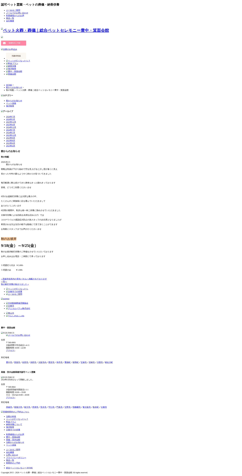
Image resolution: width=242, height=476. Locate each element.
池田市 (33, 362)
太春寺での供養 (13, 430)
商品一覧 (10, 18)
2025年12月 (11, 122)
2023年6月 (10, 143)
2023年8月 (10, 140)
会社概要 (10, 21)
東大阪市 (87, 407)
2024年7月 (10, 130)
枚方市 (27, 407)
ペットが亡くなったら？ (17, 419)
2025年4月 (10, 125)
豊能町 (68, 362)
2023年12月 (11, 135)
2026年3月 (10, 119)
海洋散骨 (10, 106)
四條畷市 (77, 407)
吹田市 (25, 362)
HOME (9, 85)
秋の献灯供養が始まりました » (15, 284)
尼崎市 (92, 362)
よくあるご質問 (13, 10)
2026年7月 (10, 117)
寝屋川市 (18, 407)
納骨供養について (14, 424)
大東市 (104, 407)
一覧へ (4, 281)
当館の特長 (11, 416)
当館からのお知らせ (15, 442)
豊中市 (9, 362)
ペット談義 (11, 103)
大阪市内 (42, 362)
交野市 (68, 407)
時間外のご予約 (13, 463)
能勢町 (76, 362)
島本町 (96, 407)
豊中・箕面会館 (13, 437)
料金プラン (11, 422)
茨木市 (43, 407)
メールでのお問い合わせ (17, 13)
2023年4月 (10, 146)
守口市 (51, 407)
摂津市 (35, 407)
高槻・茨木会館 (13, 440)
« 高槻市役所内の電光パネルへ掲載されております (24, 279)
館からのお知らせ (14, 87)
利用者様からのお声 (15, 16)
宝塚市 (84, 362)
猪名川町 (109, 362)
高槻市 (9, 407)
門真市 (59, 407)
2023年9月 (10, 138)
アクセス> (10, 350)
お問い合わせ (12, 455)
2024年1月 (10, 133)
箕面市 (17, 362)
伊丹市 (59, 362)
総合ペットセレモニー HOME (19, 468)
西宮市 (51, 362)
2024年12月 (11, 127)
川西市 (100, 362)
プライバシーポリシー (16, 458)
